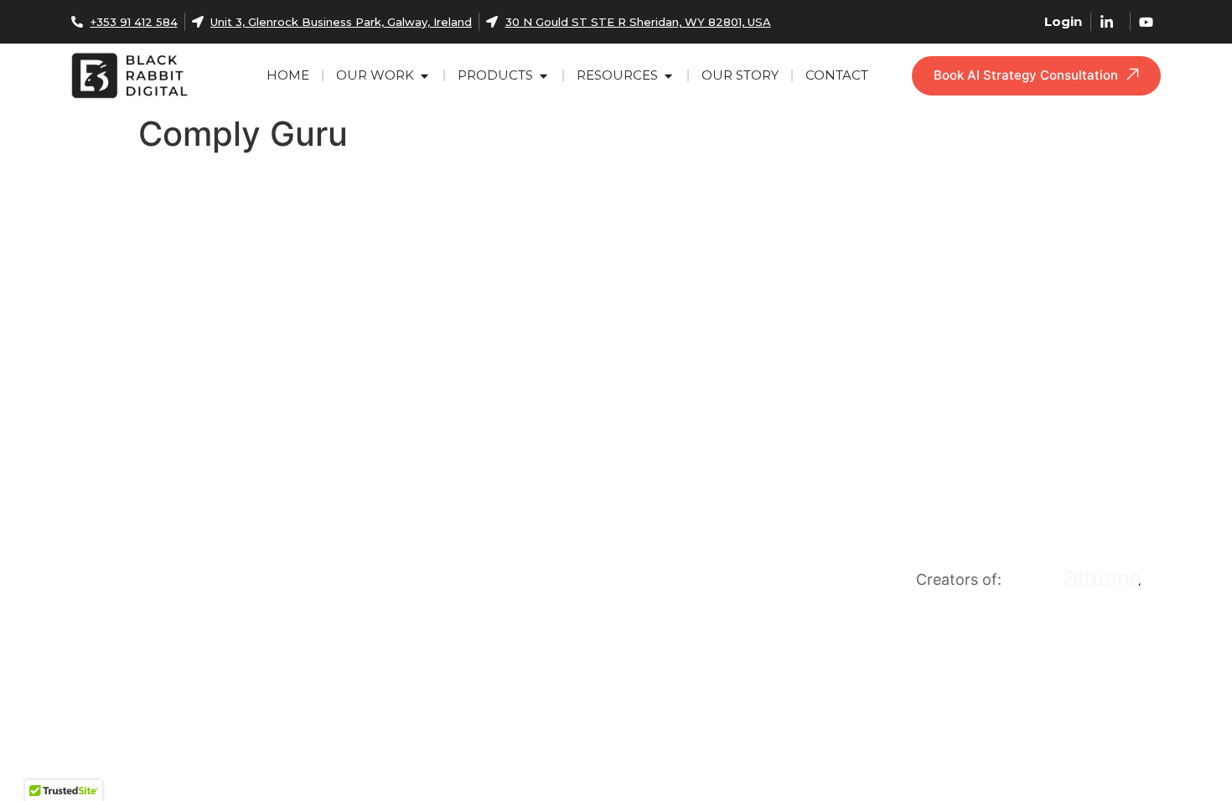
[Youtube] (106, 522)
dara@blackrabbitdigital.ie (223, 554)
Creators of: (959, 579)
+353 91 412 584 (181, 585)
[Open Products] (543, 75)
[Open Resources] (668, 75)
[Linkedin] (78, 522)
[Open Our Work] (424, 75)
